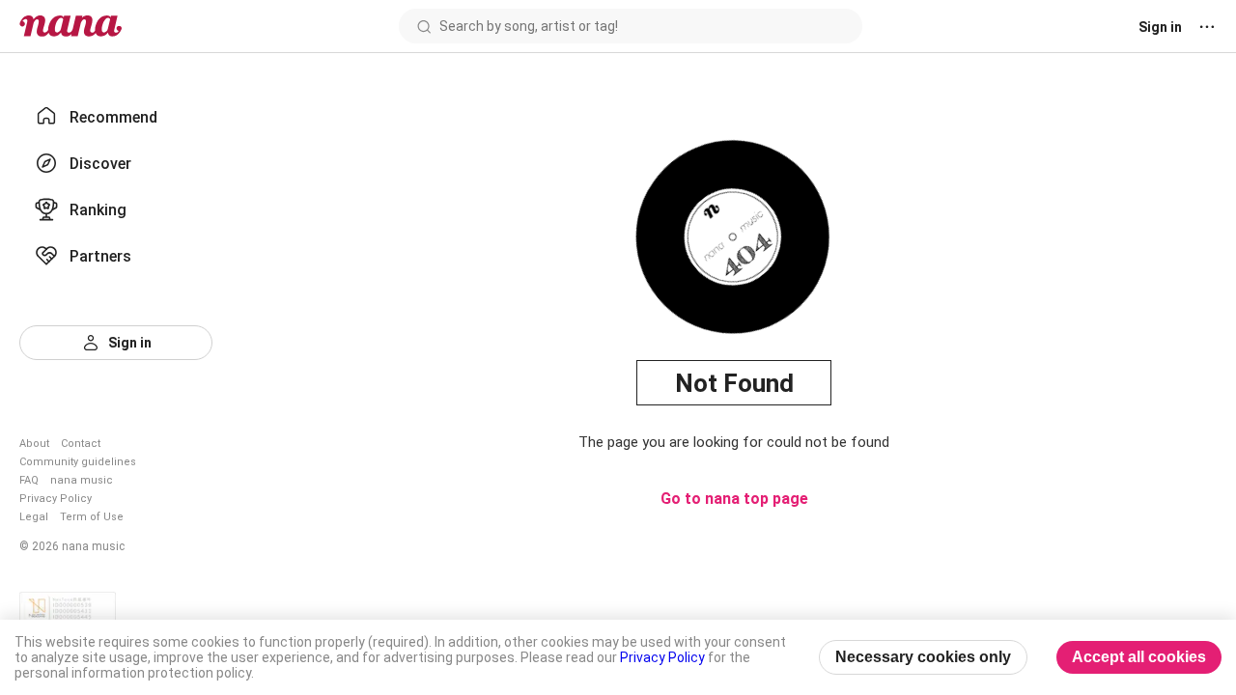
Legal (33, 517)
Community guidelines (77, 462)
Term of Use (92, 517)
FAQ (29, 480)
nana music (81, 480)
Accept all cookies (1139, 657)
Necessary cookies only (923, 657)
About (34, 443)
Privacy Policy (55, 498)
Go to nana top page (734, 498)
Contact (80, 443)
